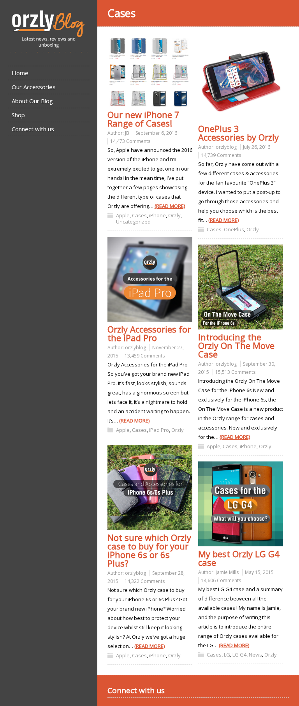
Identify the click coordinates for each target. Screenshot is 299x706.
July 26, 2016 (256, 147)
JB (127, 133)
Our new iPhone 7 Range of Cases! (143, 119)
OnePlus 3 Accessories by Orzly (238, 133)
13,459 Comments (145, 355)
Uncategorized (133, 221)
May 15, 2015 (259, 572)
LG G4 (239, 654)
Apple (123, 215)
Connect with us (33, 129)
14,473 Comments (130, 141)
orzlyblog (226, 147)
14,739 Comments (221, 155)
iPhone (157, 215)
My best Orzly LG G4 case (239, 558)
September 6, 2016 (156, 133)
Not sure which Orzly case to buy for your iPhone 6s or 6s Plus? (149, 550)
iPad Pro (159, 429)
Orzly (174, 215)
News (255, 654)
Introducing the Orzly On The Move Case (236, 345)
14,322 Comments (145, 581)
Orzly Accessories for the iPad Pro (149, 333)
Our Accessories (34, 87)
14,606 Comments (221, 580)
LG (227, 654)
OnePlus (234, 229)
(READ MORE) (170, 206)
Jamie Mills (227, 572)
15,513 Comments (235, 372)
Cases (139, 215)
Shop (18, 115)
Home (20, 73)
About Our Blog (32, 101)
